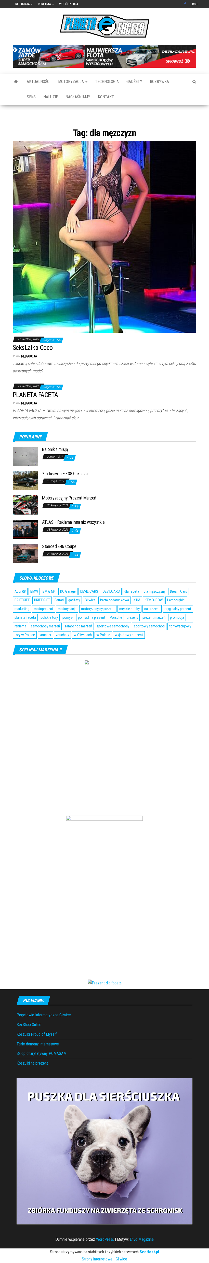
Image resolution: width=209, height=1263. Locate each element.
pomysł (67, 633)
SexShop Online (29, 1040)
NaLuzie (50, 96)
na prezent (152, 624)
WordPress (105, 1255)
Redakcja (22, 4)
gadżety (74, 616)
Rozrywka (159, 81)
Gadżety (134, 81)
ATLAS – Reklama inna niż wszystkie (73, 537)
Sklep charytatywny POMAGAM (42, 1069)
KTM (137, 616)
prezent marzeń (153, 633)
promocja (177, 633)
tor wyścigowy (180, 642)
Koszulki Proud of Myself (37, 1049)
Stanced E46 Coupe (59, 562)
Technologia (107, 81)
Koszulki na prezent (32, 1078)
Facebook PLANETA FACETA (185, 4)
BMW (34, 607)
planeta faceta (25, 633)
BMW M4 (49, 607)
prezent (132, 633)
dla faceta (131, 607)
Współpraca (68, 4)
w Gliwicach (83, 650)
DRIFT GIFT (42, 616)
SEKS (31, 96)
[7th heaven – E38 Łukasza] (25, 496)
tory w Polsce (25, 650)
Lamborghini (176, 616)
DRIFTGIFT (22, 616)
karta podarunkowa (114, 616)
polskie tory (49, 633)
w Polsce (103, 650)
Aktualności (38, 81)
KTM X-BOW (154, 616)
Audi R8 (20, 607)
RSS (195, 4)
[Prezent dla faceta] (105, 998)
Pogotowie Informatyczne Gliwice (44, 1030)
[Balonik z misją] (25, 471)
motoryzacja (67, 624)
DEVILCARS (111, 607)
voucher (45, 650)
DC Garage (68, 607)
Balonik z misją (55, 465)
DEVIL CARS (89, 607)
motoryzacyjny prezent (98, 624)
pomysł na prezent (91, 633)
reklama (20, 642)
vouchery (62, 650)
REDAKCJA (29, 372)
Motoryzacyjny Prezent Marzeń (69, 513)
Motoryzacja (71, 81)
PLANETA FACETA (35, 410)
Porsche (116, 633)
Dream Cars (178, 607)
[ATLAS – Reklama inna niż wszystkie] (25, 544)
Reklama (44, 4)
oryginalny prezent (177, 624)
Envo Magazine (142, 1255)
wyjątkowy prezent (129, 650)
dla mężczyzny (154, 607)
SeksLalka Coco (33, 363)
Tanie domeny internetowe (38, 1059)
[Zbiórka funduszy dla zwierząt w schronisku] (104, 1166)
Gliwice (90, 616)
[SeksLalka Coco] (104, 251)
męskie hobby (129, 624)
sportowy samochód (149, 642)
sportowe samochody (113, 642)
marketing (22, 624)
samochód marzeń (78, 642)
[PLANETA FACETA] (16, 81)
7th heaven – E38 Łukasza (64, 489)
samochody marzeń (45, 642)
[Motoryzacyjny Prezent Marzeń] (25, 520)
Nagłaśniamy (78, 96)
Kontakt (106, 96)
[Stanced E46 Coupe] (25, 568)
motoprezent (43, 624)
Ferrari (59, 616)
